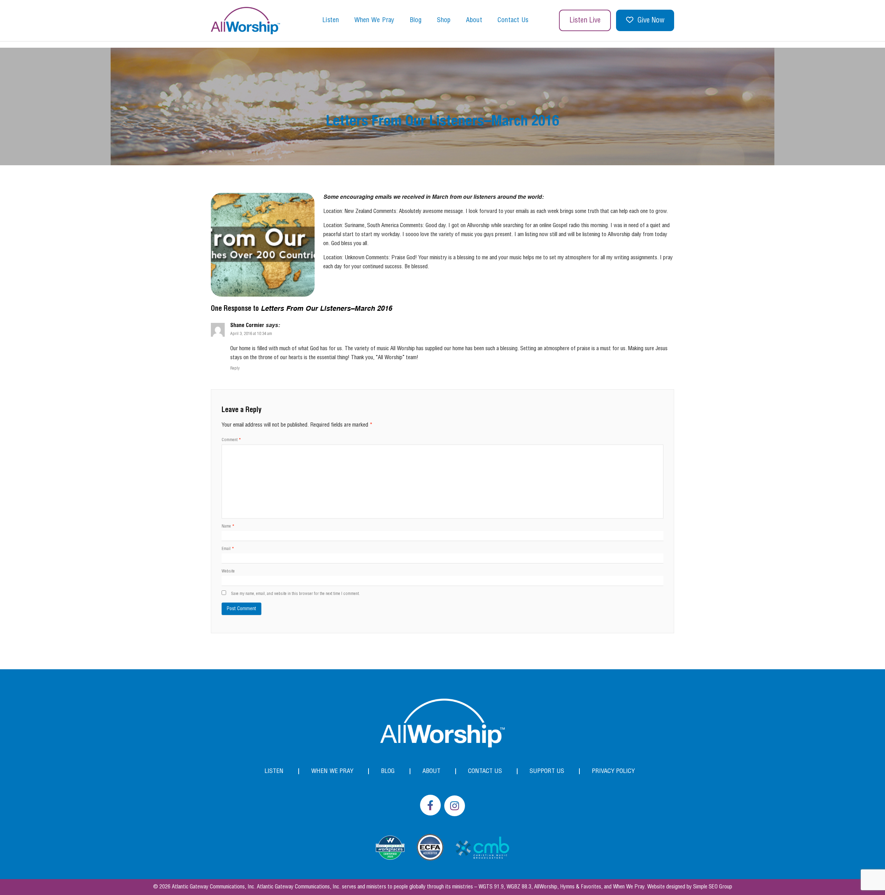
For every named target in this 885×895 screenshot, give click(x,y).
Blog (416, 20)
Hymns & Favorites (580, 886)
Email (228, 549)
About (474, 20)
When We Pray (374, 20)
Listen (330, 20)
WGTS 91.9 (491, 886)
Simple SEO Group (712, 886)
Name (228, 526)
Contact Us (513, 20)
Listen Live (584, 20)
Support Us (547, 771)
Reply (235, 368)
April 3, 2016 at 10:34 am (251, 334)
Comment (231, 440)
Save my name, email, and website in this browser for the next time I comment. (295, 594)
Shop (444, 20)
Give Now (650, 20)
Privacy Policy (613, 771)
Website (228, 571)
